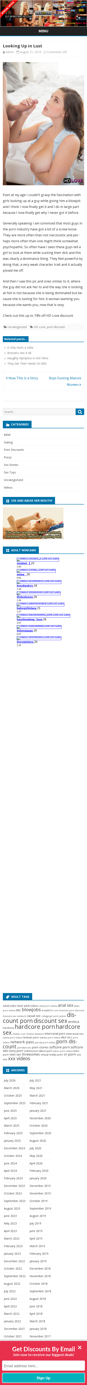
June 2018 (36, 1306)
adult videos (31, 1006)
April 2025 (10, 1118)
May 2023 (10, 1223)
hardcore (8, 1028)
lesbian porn (31, 1037)
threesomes (31, 1054)
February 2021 (39, 1103)
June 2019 (36, 1231)
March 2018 (37, 1321)
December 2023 (14, 1186)
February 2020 (39, 1171)
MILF (63, 1037)
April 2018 (36, 1314)
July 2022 (10, 1291)
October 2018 (39, 1284)
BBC (18, 1010)
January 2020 (38, 1178)
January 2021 (38, 1111)
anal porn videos (48, 1005)
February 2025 (13, 1133)
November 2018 (40, 1276)
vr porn (70, 1054)
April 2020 (36, 1163)
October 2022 (13, 1268)
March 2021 (37, 1095)
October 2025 (13, 1095)
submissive (31, 1051)
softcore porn (59, 1047)
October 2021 (13, 1336)
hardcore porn (35, 1026)
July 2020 (35, 1148)
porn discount (56, 327)
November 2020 (40, 1118)
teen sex (15, 1054)
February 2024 (13, 1178)
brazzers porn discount (71, 1010)
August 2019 (38, 1216)
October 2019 (39, 1201)
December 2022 (14, 1261)
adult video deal (13, 1006)
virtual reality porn (52, 1054)
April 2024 (10, 1171)
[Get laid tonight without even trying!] (33, 538)
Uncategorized (17, 327)
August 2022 (12, 1284)
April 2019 (36, 1238)
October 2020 (39, 1125)
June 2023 (10, 1216)
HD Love (39, 327)
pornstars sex (24, 1047)
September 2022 (14, 1276)
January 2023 (12, 1254)
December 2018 (40, 1268)
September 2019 (40, 1208)
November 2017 (40, 1336)
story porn (16, 1051)
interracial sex (75, 1034)
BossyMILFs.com (50, 1010)
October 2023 (13, 1193)
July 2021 (35, 1080)
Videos (8, 487)
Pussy (8, 457)
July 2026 (10, 1080)
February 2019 (39, 1254)
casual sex (33, 1016)
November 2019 (40, 1193)
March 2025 (11, 1125)
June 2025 (10, 1111)
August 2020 (38, 1141)
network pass (22, 1041)
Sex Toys (10, 472)
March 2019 (37, 1246)
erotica (73, 1021)
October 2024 (13, 1156)
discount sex (50, 1021)
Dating (8, 442)
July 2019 (35, 1223)
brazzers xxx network (14, 1016)
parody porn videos (45, 1042)
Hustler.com (19, 1033)
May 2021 (36, 1088)
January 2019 (38, 1261)
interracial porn (55, 1033)
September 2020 (40, 1133)
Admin (10, 52)
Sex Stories (11, 465)
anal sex (65, 1005)
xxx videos (19, 1058)
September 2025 (14, 1103)
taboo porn (45, 1051)
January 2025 (12, 1141)
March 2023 (11, 1238)
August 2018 (38, 1299)
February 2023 (13, 1246)
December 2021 (14, 1329)
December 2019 (40, 1186)
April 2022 (10, 1306)
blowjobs (31, 1009)
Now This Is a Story (23, 378)
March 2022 (11, 1314)
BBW (7, 435)
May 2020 (36, 1156)
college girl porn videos (53, 1016)
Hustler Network (35, 1033)
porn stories (40, 1047)
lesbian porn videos (50, 1037)
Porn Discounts (14, 450)
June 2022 (10, 1299)
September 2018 (40, 1291)
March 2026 (11, 1088)
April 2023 (10, 1231)
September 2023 (14, 1201)
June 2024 (10, 1163)
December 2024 (14, 1148)
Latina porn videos (12, 1037)
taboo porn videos (63, 1051)
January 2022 (12, 1321)
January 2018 (38, 1329)
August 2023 (12, 1208)
